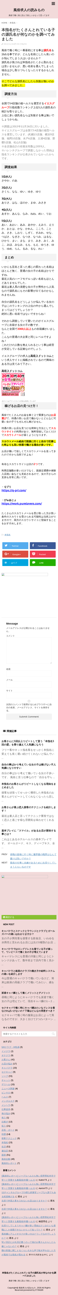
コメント (10, 635)
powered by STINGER (33, 1290)
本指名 (7, 534)
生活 (4, 1146)
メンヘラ (6, 1105)
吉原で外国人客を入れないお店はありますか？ (24, 1200)
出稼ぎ (5, 1121)
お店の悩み (7, 1063)
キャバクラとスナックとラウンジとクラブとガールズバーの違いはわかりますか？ (28, 932)
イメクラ (6, 1051)
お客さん (6, 1059)
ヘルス (5, 1096)
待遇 (4, 1134)
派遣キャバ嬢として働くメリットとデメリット (26, 992)
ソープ (5, 1076)
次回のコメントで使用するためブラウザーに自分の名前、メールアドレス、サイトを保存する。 (29, 707)
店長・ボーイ (8, 1130)
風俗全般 (6, 1159)
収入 (4, 1126)
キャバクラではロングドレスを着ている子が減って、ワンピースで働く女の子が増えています (27, 950)
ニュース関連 (8, 1088)
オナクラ (6, 1055)
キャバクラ (7, 1067)
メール (9, 679)
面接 (4, 1155)
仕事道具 (6, 1109)
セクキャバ (7, 1072)
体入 (4, 1117)
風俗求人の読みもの (29, 10)
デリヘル (6, 1084)
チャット (6, 1080)
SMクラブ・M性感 (10, 1047)
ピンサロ (6, 1092)
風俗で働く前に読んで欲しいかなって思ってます (29, 1280)
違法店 (5, 1150)
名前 (8, 669)
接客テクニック (9, 1138)
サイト (9, 690)
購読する (9, 917)
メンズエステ (8, 1101)
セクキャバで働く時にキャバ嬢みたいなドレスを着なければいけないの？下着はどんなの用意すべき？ (28, 1009)
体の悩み (6, 1113)
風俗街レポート (9, 1163)
